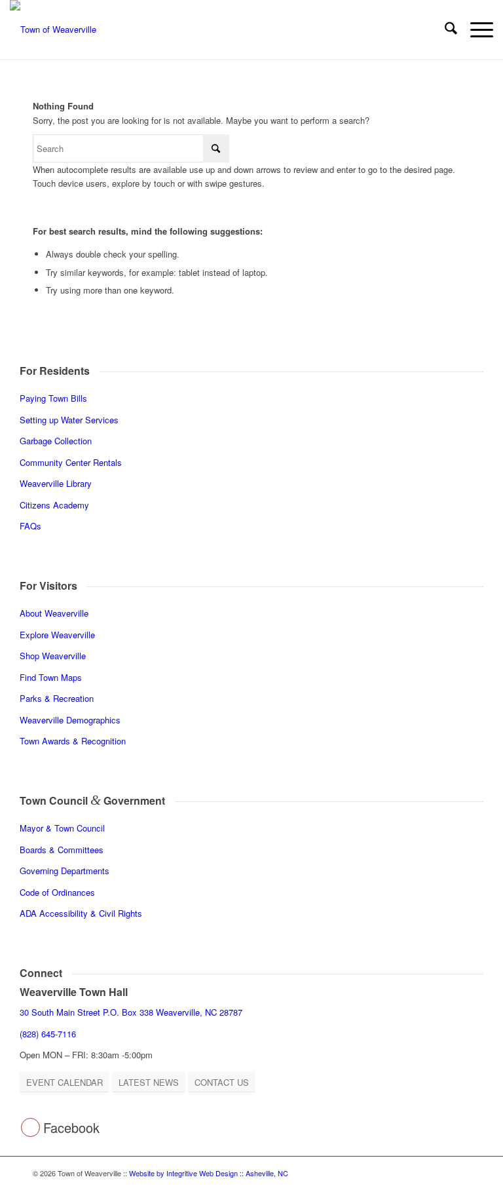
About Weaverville (54, 613)
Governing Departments (64, 870)
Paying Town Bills (53, 398)
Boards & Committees (61, 849)
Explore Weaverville (57, 634)
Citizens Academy (54, 505)
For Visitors (48, 585)
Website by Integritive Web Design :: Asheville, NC (208, 1173)
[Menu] (475, 29)
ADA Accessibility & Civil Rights (81, 913)
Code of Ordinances (57, 892)
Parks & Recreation (57, 698)
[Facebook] (30, 1127)
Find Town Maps (51, 677)
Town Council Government (92, 800)
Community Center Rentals (71, 462)
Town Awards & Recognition (74, 741)
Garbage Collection (56, 440)
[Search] (444, 29)
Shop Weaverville (53, 655)
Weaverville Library (56, 483)
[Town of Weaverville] (53, 29)
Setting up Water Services (69, 419)
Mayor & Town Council (62, 828)
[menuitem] (444, 29)
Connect (41, 972)
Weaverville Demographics (70, 720)
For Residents (55, 370)
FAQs (30, 526)
